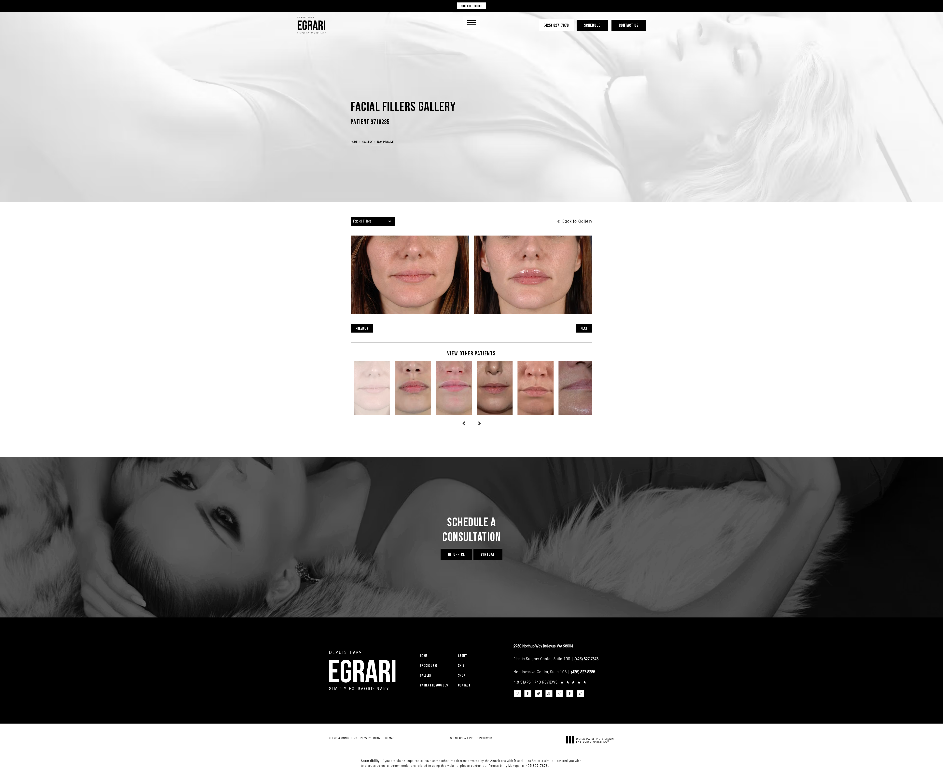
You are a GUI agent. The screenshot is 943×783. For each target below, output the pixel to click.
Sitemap (389, 738)
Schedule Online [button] (471, 6)
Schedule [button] (592, 25)
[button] (471, 22)
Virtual (488, 554)
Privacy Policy (370, 738)
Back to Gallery (576, 221)
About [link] (462, 655)
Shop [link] (461, 675)
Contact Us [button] (628, 25)
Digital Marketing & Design (595, 740)
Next (584, 328)
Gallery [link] (426, 675)
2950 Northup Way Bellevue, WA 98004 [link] (543, 645)
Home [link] (424, 655)
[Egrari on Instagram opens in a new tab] (517, 693)
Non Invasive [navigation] (385, 142)
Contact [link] (464, 685)
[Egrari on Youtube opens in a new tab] (548, 693)
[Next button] (479, 424)
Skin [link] (461, 665)
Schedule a (471, 529)
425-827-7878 (537, 765)
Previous (362, 328)
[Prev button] (464, 424)
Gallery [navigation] (367, 142)
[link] (556, 25)
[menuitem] (436, 655)
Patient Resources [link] (434, 685)
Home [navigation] (354, 142)
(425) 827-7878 (586, 658)
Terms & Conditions (343, 738)
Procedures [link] (429, 665)
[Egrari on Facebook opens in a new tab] (528, 693)
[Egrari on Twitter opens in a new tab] (538, 693)
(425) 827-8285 (583, 671)
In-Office (456, 554)
